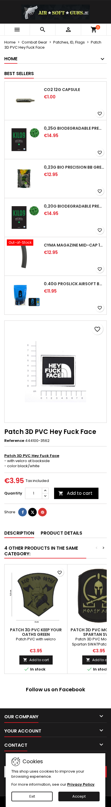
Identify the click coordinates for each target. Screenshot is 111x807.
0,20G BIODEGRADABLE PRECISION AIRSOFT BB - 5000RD (74, 206)
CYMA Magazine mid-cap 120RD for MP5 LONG (74, 245)
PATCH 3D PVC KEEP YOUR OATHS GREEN (36, 632)
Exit (32, 796)
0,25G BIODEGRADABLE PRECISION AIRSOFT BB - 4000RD (74, 128)
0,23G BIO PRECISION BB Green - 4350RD (74, 167)
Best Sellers (19, 73)
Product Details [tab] (61, 533)
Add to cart (75, 493)
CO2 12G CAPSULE (62, 89)
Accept (79, 796)
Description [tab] (19, 533)
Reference (14, 440)
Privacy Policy (80, 784)
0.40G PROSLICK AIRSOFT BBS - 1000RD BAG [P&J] (74, 284)
